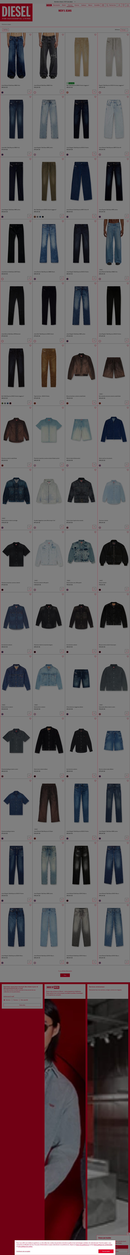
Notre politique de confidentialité (103, 1244)
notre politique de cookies (25, 1246)
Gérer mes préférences (82, 1244)
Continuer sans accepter (23, 1251)
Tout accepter (106, 1251)
